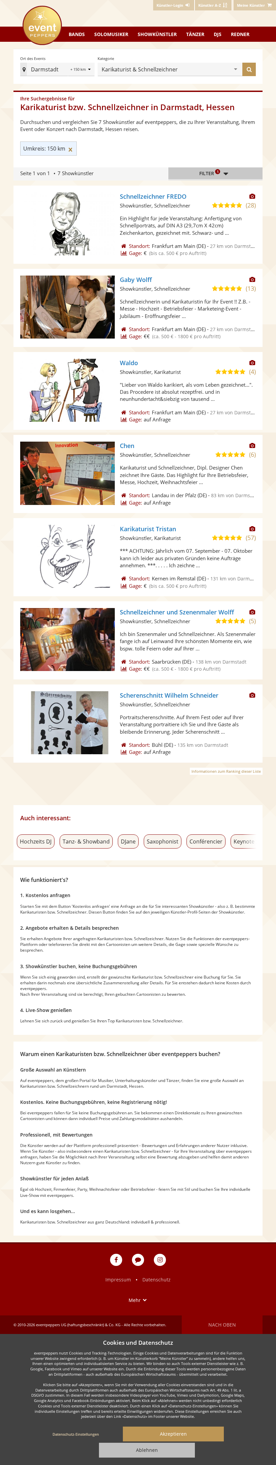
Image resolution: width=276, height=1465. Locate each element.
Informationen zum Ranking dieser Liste (226, 771)
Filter (209, 173)
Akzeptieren (173, 1434)
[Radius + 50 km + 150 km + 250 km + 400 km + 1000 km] (81, 70)
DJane (128, 841)
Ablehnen (147, 1450)
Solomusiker (111, 34)
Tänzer (195, 34)
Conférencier (205, 841)
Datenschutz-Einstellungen (76, 1434)
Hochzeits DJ (35, 841)
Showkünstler (157, 34)
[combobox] (206, 69)
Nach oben (222, 1324)
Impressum (118, 1279)
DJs (217, 34)
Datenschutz (156, 1279)
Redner (240, 34)
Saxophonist (162, 841)
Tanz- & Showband (86, 841)
